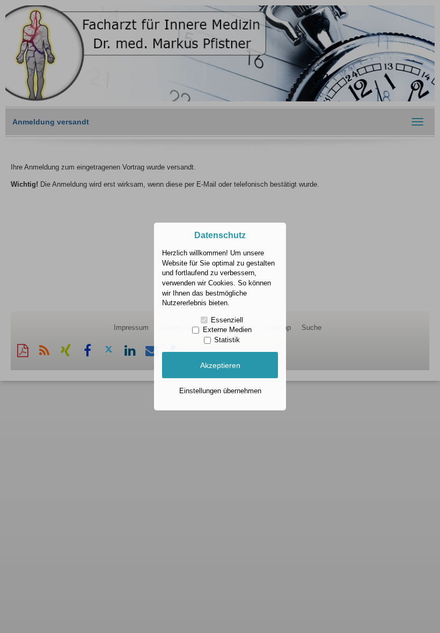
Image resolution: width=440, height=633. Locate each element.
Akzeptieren (220, 365)
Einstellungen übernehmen (220, 391)
